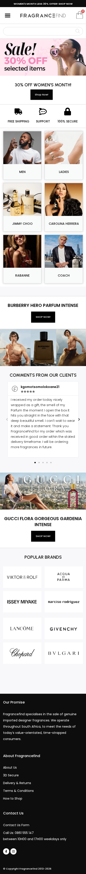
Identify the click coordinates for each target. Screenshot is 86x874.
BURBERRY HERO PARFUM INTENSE (43, 305)
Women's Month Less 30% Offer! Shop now (43, 4)
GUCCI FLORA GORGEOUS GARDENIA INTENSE (43, 521)
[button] (7, 15)
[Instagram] (13, 851)
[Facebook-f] (6, 851)
